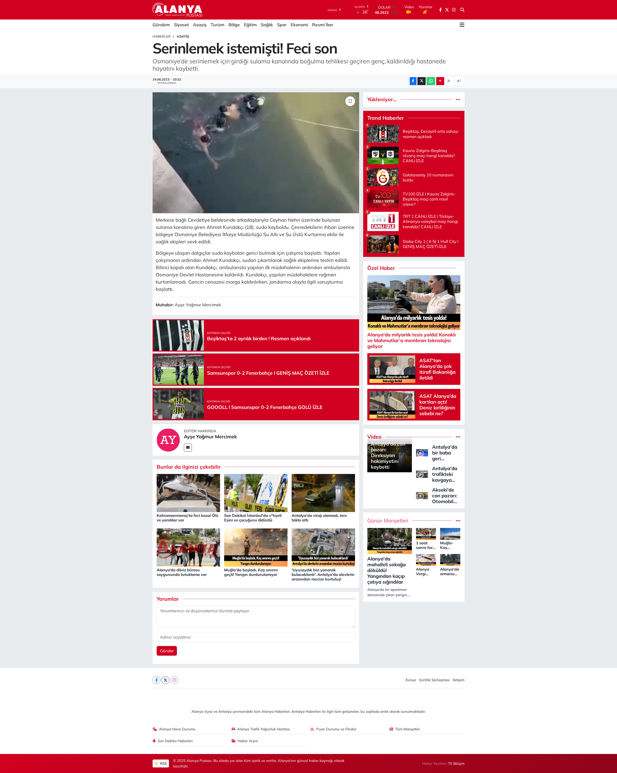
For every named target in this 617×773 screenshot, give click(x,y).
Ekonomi (299, 24)
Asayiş (200, 24)
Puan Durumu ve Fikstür (336, 729)
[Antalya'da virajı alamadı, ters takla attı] (323, 492)
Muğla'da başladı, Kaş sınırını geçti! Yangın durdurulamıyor (251, 572)
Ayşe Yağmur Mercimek (210, 436)
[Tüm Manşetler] (458, 520)
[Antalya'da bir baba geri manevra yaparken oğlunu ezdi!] (422, 452)
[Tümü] (458, 99)
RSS (163, 763)
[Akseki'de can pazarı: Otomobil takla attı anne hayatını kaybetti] (422, 495)
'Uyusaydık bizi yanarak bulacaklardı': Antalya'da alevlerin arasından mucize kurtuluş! (323, 574)
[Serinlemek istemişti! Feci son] (256, 152)
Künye (411, 680)
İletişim (458, 680)
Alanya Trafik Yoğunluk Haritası (263, 729)
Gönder (167, 650)
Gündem (161, 24)
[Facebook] (157, 680)
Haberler (162, 36)
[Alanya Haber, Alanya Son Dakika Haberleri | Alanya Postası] (178, 9)
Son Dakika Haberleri (175, 741)
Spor (282, 24)
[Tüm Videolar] (458, 436)
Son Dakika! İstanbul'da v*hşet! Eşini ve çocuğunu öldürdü (253, 517)
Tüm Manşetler (407, 729)
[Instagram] (174, 680)
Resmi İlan (322, 24)
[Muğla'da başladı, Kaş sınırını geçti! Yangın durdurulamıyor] (256, 547)
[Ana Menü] (462, 25)
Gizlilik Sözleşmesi (434, 680)
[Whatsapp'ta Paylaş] (431, 81)
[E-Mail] (188, 448)
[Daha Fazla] (440, 81)
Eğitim (250, 24)
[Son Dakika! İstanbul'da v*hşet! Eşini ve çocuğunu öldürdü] (256, 492)
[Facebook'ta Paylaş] (413, 81)
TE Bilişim (456, 763)
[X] (165, 680)
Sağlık (267, 24)
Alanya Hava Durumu (177, 729)
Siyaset (181, 24)
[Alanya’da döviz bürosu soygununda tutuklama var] (188, 547)
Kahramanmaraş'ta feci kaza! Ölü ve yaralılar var (187, 517)
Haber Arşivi (248, 741)
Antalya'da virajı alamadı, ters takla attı (319, 517)
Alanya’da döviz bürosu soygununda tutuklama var (182, 572)
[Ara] (462, 10)
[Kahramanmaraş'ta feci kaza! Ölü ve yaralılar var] (188, 492)
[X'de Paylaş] (421, 81)
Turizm (217, 24)
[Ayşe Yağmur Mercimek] (168, 439)
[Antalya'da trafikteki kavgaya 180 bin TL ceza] (422, 473)
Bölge (234, 24)
